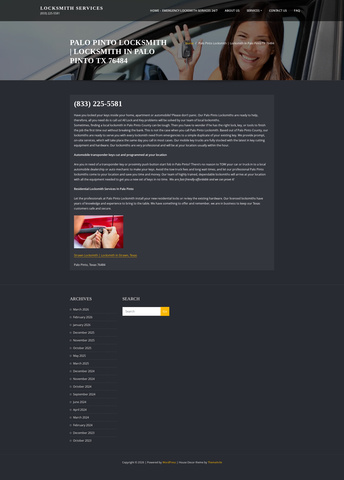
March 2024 (81, 417)
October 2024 (82, 387)
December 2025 (83, 333)
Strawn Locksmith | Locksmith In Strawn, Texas (105, 255)
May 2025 (79, 356)
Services (254, 11)
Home (189, 43)
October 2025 (82, 348)
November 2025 (84, 340)
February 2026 (82, 317)
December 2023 (83, 433)
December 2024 (83, 371)
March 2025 (81, 363)
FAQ (297, 11)
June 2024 (79, 402)
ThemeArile (215, 462)
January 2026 (81, 325)
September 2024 (84, 394)
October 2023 (82, 441)
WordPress (169, 462)
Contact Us (278, 11)
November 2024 (84, 379)
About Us (232, 11)
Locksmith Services (71, 8)
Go (165, 311)
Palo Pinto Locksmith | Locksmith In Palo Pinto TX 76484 (236, 43)
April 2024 (80, 410)
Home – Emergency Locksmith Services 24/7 (184, 11)
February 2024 (82, 425)
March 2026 (81, 309)
